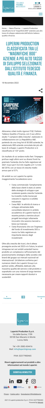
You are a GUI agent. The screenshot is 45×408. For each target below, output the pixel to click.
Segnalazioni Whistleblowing (31, 394)
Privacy (6, 394)
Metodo (40, 402)
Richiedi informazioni (40, 109)
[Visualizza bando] (22, 387)
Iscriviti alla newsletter (22, 372)
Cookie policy (15, 394)
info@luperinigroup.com (25, 349)
